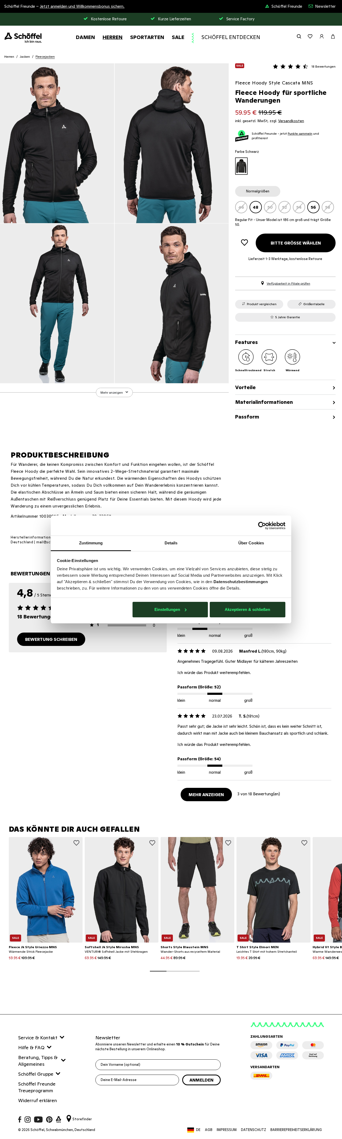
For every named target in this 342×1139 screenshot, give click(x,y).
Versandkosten (291, 120)
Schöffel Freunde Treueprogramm (37, 1087)
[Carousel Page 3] (191, 971)
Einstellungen (167, 609)
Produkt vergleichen (262, 304)
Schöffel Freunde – (64, 6)
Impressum (227, 1130)
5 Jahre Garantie (287, 317)
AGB (208, 1130)
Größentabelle (314, 304)
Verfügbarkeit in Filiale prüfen (288, 283)
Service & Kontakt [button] (37, 1038)
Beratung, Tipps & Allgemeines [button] (37, 1060)
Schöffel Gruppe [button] (35, 1074)
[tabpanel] (285, 207)
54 (299, 207)
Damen (85, 37)
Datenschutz (253, 1130)
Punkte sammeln (300, 133)
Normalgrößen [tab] (257, 191)
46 (241, 207)
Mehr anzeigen (206, 794)
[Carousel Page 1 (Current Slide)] (158, 971)
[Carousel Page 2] (174, 971)
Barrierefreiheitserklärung (296, 1130)
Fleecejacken (45, 57)
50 (270, 207)
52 (284, 207)
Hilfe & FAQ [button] (31, 1047)
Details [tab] (171, 543)
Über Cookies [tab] (251, 543)
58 (327, 207)
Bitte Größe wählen (296, 243)
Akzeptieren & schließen (247, 609)
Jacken (25, 57)
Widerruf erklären (37, 1100)
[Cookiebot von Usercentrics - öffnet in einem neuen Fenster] (262, 526)
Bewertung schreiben (51, 639)
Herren (113, 37)
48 (255, 207)
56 (313, 207)
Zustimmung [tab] (91, 543)
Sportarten (147, 37)
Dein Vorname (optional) (120, 1064)
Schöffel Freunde (286, 6)
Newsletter (325, 6)
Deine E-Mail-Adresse (119, 1080)
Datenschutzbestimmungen (240, 581)
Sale (178, 37)
